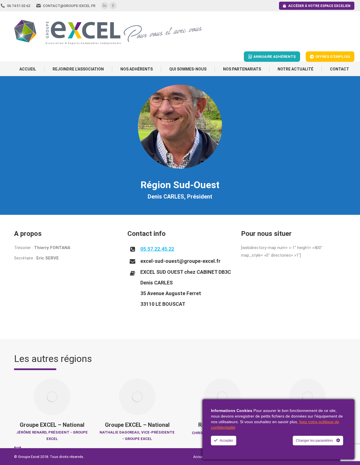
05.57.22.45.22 (157, 249)
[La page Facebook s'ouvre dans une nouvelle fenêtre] (113, 5)
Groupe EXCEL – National (52, 424)
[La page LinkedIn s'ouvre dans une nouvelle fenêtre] (104, 5)
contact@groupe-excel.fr (69, 6)
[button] (17, 447)
